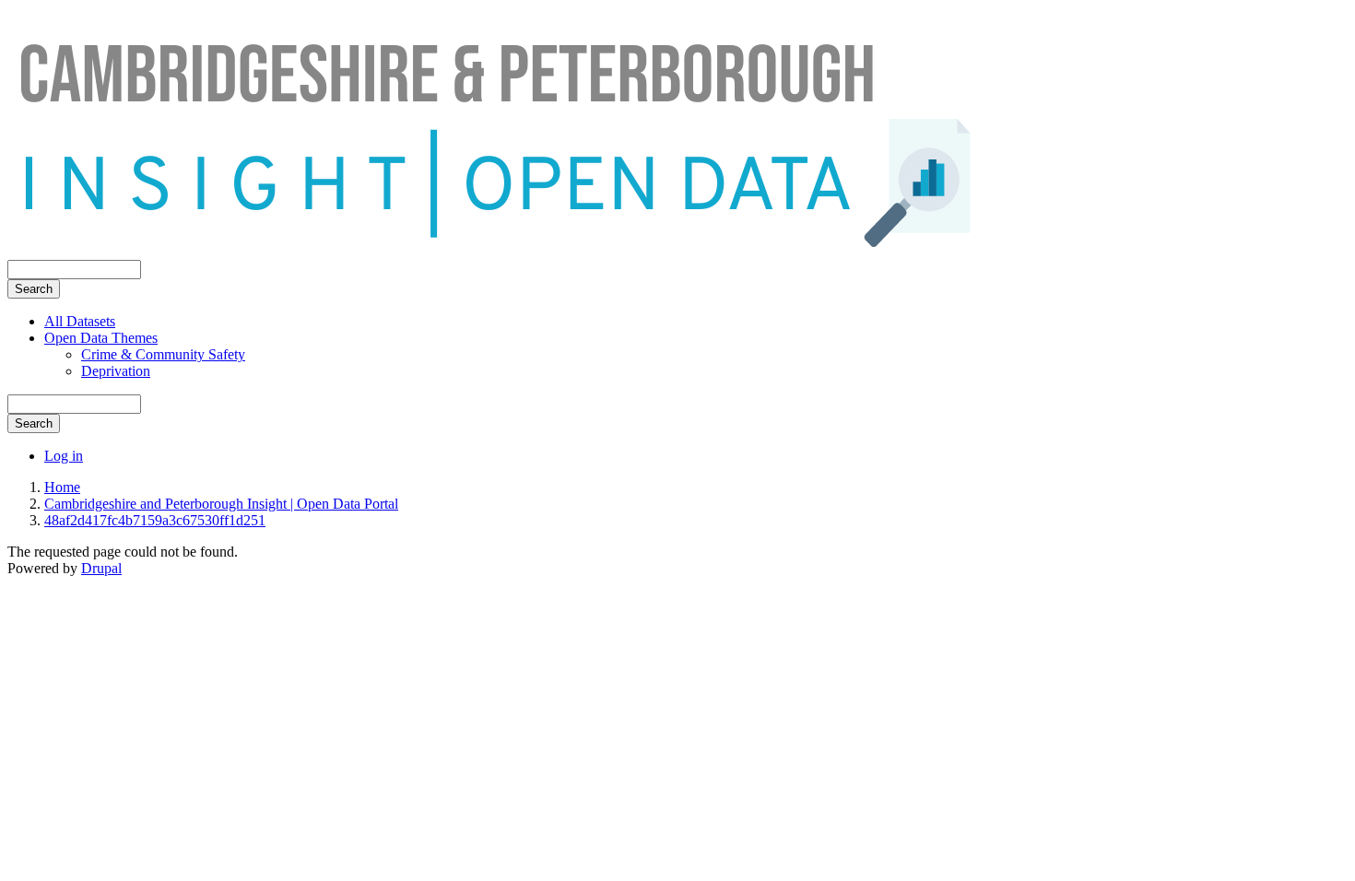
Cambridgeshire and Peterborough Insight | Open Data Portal (221, 503)
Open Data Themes (101, 338)
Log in (63, 456)
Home (62, 487)
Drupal (101, 568)
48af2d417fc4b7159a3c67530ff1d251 (154, 520)
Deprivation (115, 371)
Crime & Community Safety (163, 354)
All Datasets (79, 321)
